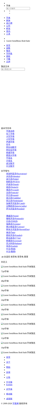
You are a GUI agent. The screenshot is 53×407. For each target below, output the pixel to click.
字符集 (9, 53)
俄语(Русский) (12, 190)
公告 (8, 377)
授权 (8, 56)
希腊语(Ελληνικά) (13, 241)
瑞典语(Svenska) (13, 224)
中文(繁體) (11, 251)
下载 (8, 59)
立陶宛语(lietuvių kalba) (16, 206)
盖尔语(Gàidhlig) (13, 198)
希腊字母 (10, 153)
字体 (8, 18)
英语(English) (12, 246)
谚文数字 (10, 163)
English (9, 385)
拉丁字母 (10, 134)
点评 (8, 62)
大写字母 (10, 136)
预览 (8, 51)
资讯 (8, 31)
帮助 (8, 367)
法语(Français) (12, 192)
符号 (8, 144)
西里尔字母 (11, 155)
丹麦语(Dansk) (12, 184)
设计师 (9, 23)
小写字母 (10, 139)
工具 (8, 34)
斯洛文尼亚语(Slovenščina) (18, 229)
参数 (8, 48)
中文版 (9, 382)
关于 (8, 362)
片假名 (9, 161)
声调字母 (10, 142)
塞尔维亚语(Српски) (15, 227)
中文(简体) (11, 249)
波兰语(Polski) (12, 179)
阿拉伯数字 (11, 147)
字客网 (15, 403)
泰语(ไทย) (10, 232)
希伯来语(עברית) (13, 238)
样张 (8, 28)
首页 (8, 45)
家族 (8, 20)
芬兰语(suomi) (12, 195)
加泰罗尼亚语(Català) (15, 203)
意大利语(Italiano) (14, 243)
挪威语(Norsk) (12, 216)
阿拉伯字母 (11, 150)
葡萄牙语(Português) (15, 218)
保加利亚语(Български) (16, 174)
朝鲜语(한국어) (13, 182)
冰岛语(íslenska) (13, 176)
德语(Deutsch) (12, 187)
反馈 (8, 372)
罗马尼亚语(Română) (15, 209)
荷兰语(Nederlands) (14, 201)
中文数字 (10, 166)
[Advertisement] (26, 98)
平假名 (9, 158)
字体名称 (10, 131)
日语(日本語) (12, 221)
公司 (8, 26)
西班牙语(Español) (14, 235)
